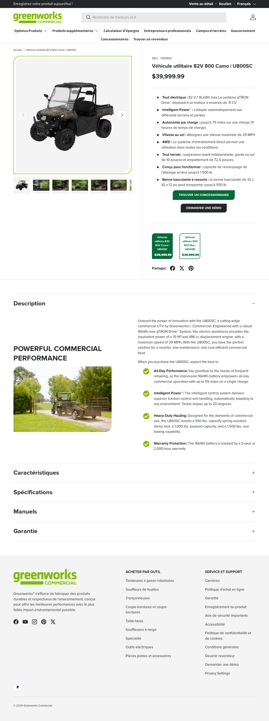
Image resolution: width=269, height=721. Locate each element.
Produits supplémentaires (72, 30)
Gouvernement (243, 30)
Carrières (212, 580)
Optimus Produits (28, 30)
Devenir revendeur (220, 655)
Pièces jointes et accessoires (148, 655)
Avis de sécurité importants (226, 615)
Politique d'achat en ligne (224, 589)
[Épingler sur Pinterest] (191, 268)
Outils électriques (139, 647)
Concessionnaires (114, 39)
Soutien (225, 3)
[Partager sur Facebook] (172, 268)
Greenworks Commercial (38, 705)
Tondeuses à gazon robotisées (150, 580)
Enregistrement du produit (226, 606)
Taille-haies (134, 620)
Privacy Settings (217, 673)
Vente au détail (201, 3)
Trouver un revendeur (150, 39)
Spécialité (133, 638)
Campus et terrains (211, 30)
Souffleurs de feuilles (142, 589)
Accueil (17, 50)
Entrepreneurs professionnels (167, 30)
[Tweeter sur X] (181, 268)
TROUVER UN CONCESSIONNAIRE (204, 195)
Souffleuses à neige (141, 629)
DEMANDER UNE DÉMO (203, 208)
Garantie (212, 598)
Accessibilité (215, 624)
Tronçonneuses (138, 598)
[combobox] (153, 17)
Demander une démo (222, 664)
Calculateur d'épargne (121, 30)
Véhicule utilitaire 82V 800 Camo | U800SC (51, 50)
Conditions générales (222, 647)
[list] (72, 115)
